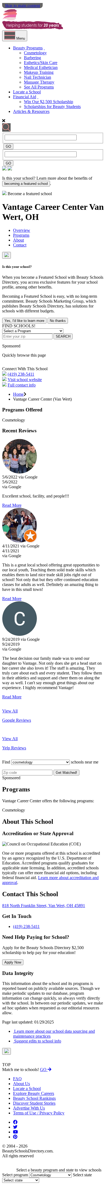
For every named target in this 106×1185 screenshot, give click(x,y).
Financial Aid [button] (24, 96)
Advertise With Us (29, 1108)
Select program (15, 1175)
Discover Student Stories (34, 1103)
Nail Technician (37, 77)
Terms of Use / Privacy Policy (38, 1113)
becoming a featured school (26, 184)
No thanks (58, 321)
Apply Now (12, 962)
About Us (21, 1083)
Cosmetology (35, 52)
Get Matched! (66, 773)
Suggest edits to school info (37, 1041)
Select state (82, 1175)
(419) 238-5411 (21, 374)
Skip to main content (22, 5)
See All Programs (39, 87)
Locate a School (27, 92)
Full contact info (22, 385)
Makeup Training (39, 72)
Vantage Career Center (45, 207)
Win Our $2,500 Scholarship (48, 101)
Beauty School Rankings (34, 1098)
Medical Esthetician (41, 67)
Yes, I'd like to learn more (24, 321)
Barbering (32, 57)
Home (18, 394)
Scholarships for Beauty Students (52, 106)
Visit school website (25, 379)
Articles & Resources (31, 111)
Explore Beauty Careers (33, 1093)
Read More (11, 505)
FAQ (17, 1078)
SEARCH (63, 336)
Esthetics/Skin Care (40, 62)
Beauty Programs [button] (28, 48)
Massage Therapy (39, 82)
